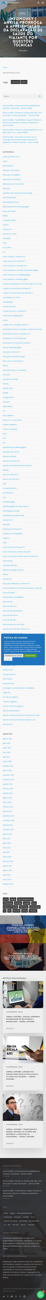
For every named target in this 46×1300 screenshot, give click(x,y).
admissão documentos (11, 170)
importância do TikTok (11, 452)
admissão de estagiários (11, 175)
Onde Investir (7, 561)
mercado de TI (8, 520)
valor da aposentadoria (11, 711)
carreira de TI (7, 229)
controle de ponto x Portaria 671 (14, 311)
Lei (5, 911)
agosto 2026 (7, 739)
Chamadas (6, 238)
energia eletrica (8, 397)
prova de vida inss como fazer (14, 624)
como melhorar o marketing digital (15, 279)
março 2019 (7, 879)
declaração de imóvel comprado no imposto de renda (22, 329)
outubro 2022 (8, 825)
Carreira (5, 225)
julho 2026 (6, 743)
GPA (4, 438)
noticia (24, 82)
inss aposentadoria (10, 488)
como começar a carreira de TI (14, 257)
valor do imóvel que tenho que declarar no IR (19, 720)
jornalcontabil (35, 907)
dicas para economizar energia (14, 356)
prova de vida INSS (9, 620)
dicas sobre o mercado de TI (13, 361)
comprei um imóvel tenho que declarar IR (18, 293)
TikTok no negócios (10, 702)
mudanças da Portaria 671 (12, 529)
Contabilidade (8, 302)
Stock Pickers (7, 679)
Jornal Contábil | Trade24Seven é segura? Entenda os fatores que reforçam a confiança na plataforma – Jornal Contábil (22, 122)
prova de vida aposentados (12, 611)
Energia (5, 393)
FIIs (4, 411)
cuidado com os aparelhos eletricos (16, 325)
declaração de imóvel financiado (14, 338)
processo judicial (9, 593)
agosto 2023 (7, 798)
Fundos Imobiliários (10, 425)
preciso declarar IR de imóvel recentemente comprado (22, 588)
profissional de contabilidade (13, 597)
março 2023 (7, 802)
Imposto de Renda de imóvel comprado (17, 465)
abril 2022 (6, 852)
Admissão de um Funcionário (13, 184)
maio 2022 (6, 848)
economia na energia (10, 379)
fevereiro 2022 (8, 861)
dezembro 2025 (8, 775)
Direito (5, 365)
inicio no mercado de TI (11, 479)
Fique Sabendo (8, 415)
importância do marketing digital (14, 447)
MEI (9, 911)
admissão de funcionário (12, 179)
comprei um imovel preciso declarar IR (17, 288)
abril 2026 (6, 757)
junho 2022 (7, 843)
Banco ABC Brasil (9, 211)
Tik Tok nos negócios (10, 697)
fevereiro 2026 (8, 766)
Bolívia (5, 216)
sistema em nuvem (10, 665)
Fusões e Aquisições (10, 429)
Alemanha (6, 188)
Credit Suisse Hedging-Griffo (13, 316)
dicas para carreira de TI (11, 352)
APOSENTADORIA (9, 197)
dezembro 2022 (8, 816)
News (5, 543)
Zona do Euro (8, 724)
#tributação (8, 903)
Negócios (6, 538)
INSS (4, 484)
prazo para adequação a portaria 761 (16, 583)
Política (5, 574)
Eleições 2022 (8, 388)
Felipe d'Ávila (7, 406)
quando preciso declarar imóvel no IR (16, 629)
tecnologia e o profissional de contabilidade (18, 688)
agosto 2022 (7, 834)
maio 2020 (6, 875)
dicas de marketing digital (12, 347)
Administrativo (8, 166)
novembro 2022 (8, 820)
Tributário (33, 911)
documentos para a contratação (14, 370)
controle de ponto (9, 306)
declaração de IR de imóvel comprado (16, 343)
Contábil (27, 903)
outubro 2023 (8, 793)
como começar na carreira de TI (14, 261)
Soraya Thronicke (9, 674)
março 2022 (7, 857)
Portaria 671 (7, 579)
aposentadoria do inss (11, 202)
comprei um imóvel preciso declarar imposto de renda (22, 284)
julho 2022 (6, 839)
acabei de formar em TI (11, 157)
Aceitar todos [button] (30, 655)
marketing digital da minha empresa (16, 506)
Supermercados (8, 683)
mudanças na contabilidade (13, 533)
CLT (4, 252)
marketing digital (9, 502)
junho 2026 (7, 748)
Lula (4, 497)
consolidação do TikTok (11, 297)
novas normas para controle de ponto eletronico (20, 556)
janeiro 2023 (7, 811)
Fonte (5, 67)
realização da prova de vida (13, 633)
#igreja (13, 899)
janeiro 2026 (7, 770)
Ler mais (8, 659)
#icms (6, 899)
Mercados (6, 524)
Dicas (34, 903)
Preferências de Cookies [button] (13, 656)
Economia (6, 375)
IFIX (4, 443)
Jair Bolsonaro (8, 493)
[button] (43, 3)
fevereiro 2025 (8, 789)
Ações (5, 161)
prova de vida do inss (10, 615)
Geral (23, 13)
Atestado (18, 903)
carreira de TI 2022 (9, 234)
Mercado (16, 911)
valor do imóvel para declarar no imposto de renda (21, 715)
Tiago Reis (6, 692)
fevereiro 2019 (8, 884)
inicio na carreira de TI (11, 474)
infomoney (16, 82)
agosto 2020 (7, 870)
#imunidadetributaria (25, 899)
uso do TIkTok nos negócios (13, 706)
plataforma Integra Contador (13, 570)
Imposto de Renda (9, 456)
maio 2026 (6, 752)
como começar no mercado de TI (15, 266)
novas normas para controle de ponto (16, 552)
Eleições (6, 384)
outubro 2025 (8, 784)
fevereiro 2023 (8, 807)
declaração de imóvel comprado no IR (16, 334)
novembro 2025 (8, 779)
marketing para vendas (11, 511)
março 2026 (7, 761)
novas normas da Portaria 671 (14, 547)
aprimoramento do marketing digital (16, 207)
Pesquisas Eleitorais (10, 565)
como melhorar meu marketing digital (16, 275)
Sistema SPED (8, 670)
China (5, 243)
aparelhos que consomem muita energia (17, 193)
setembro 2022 (8, 829)
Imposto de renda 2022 (11, 461)
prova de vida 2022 (10, 606)
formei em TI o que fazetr (12, 420)
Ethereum (6, 402)
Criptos (5, 320)
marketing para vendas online (13, 515)
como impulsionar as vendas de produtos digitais (20, 270)
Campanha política (9, 220)
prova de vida (8, 602)
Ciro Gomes (7, 247)
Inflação (6, 470)
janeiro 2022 (7, 866)
